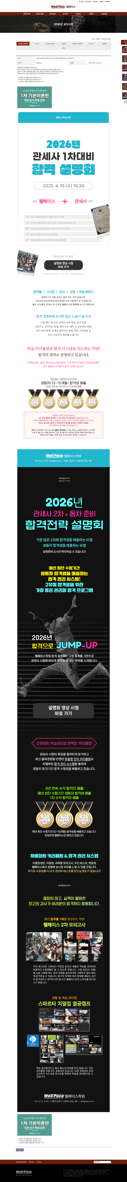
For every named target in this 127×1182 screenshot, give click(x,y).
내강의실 (95, 1)
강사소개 (65, 14)
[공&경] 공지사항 (50, 44)
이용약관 (63, 44)
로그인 (82, 1)
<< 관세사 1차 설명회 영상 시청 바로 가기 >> (29, 77)
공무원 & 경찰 (39, 14)
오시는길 (90, 44)
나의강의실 (104, 14)
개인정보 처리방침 (77, 44)
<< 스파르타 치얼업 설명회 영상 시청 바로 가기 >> (31, 81)
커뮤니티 (78, 14)
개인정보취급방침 (21, 1162)
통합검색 (104, 44)
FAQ (64, 48)
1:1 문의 (36, 44)
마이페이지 (107, 1)
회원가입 (89, 1)
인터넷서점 (52, 14)
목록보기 (20, 1150)
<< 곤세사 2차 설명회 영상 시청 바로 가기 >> (29, 79)
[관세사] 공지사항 (106, 39)
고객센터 (101, 1)
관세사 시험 (27, 14)
